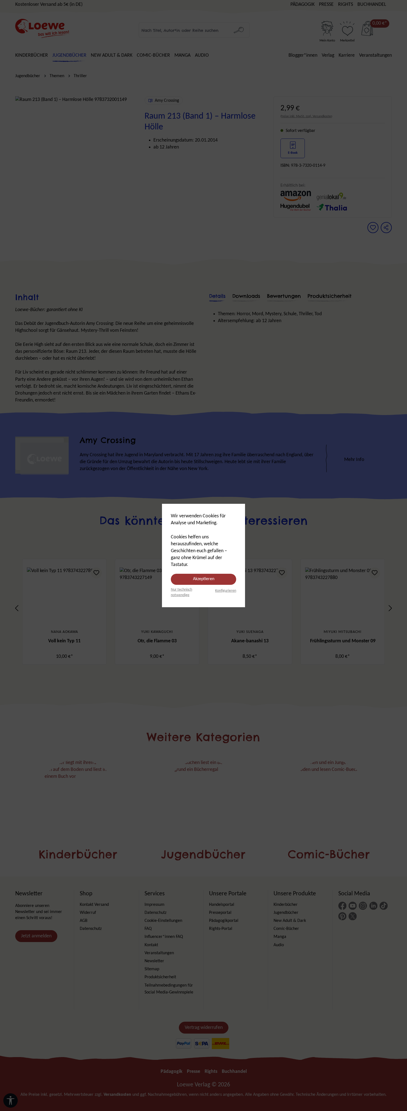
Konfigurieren (225, 591)
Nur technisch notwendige (181, 592)
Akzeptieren (203, 579)
